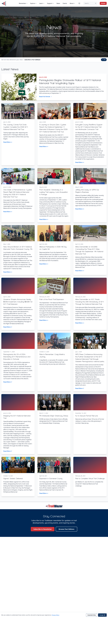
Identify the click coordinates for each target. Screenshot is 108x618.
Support (49, 3)
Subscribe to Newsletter (42, 529)
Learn (41, 3)
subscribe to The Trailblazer (32, 59)
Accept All (102, 615)
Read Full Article (44, 96)
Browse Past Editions (66, 529)
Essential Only (91, 615)
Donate (103, 3)
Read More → (7, 142)
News (58, 3)
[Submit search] (95, 3)
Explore (32, 3)
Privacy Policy (55, 615)
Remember (22, 3)
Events (65, 3)
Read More (7, 327)
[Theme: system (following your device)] (79, 3)
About (72, 3)
